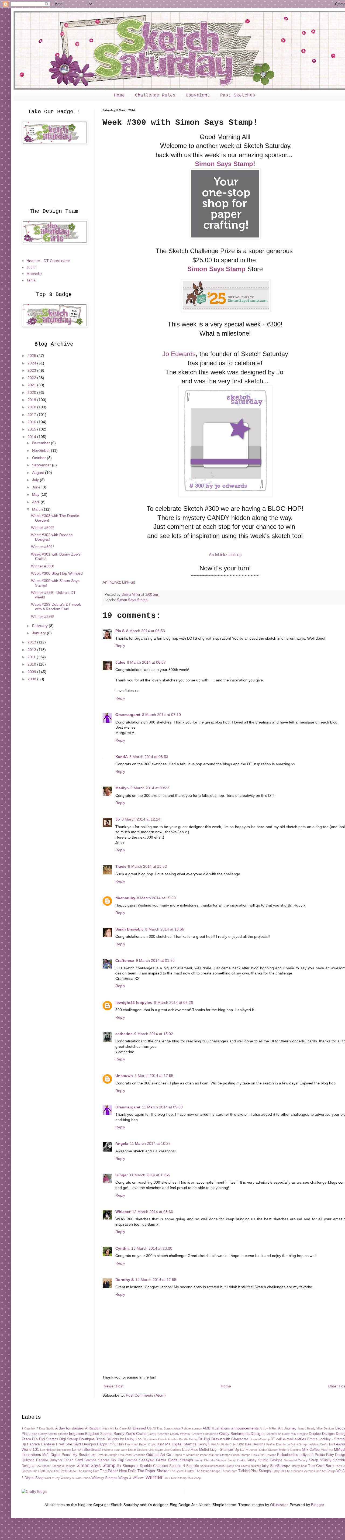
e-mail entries (294, 1439)
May (36, 494)
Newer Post (113, 1386)
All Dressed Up (139, 1428)
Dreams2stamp (260, 1439)
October (39, 458)
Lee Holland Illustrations (55, 1449)
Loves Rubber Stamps (263, 1449)
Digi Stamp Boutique (76, 1439)
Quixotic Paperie (35, 1460)
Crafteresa (124, 960)
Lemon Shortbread (86, 1450)
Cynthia (122, 1248)
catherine (124, 1034)
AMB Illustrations (216, 1428)
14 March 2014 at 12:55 (155, 1279)
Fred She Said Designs (76, 1444)
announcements (245, 1428)
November (41, 450)
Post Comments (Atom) (146, 1395)
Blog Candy (39, 1433)
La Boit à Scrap (297, 1444)
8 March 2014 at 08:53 (148, 757)
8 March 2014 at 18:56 (164, 929)
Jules (120, 662)
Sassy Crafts (236, 1460)
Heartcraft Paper (136, 1444)
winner (154, 1477)
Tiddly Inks (279, 1471)
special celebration (212, 1465)
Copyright (198, 95)
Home (119, 95)
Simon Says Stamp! (225, 163)
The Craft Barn (321, 1465)
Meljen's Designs (290, 1449)
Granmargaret (127, 714)
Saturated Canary (296, 1460)
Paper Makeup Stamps (215, 1454)
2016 (32, 422)
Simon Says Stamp (216, 269)
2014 (32, 437)
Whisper (122, 1212)
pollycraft (306, 1455)
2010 (32, 664)
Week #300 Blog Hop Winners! (57, 573)
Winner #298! (42, 616)
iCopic (152, 1444)
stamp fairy (260, 1466)
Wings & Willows (131, 1478)
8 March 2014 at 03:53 (145, 631)
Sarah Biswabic (129, 929)
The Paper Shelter (153, 1471)
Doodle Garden (168, 1439)
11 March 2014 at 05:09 (162, 1107)
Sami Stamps (86, 1460)
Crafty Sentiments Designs (242, 1433)
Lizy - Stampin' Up (224, 1450)
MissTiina (327, 1449)
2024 (32, 363)
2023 (32, 370)
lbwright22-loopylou (134, 1002)
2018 (32, 407)
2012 (32, 649)
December (41, 443)
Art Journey (287, 1428)
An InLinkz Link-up (225, 554)
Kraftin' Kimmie (275, 1444)
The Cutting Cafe (88, 1471)
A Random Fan (97, 1428)
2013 (32, 642)
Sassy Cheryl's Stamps (210, 1460)
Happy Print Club (110, 1444)
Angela (121, 1143)
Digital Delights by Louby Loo (118, 1439)
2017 (32, 414)
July (36, 480)
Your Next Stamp (175, 1478)
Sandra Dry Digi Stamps (117, 1460)
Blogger (317, 1505)
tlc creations (295, 1471)
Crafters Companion (205, 1433)
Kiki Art (215, 1444)
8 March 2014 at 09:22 (149, 788)
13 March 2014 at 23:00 (151, 1248)
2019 (32, 400)
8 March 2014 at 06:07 (146, 662)
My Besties (82, 1455)
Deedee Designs (321, 1434)
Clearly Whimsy (180, 1433)
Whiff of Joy (52, 1478)
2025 (32, 355)
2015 (32, 429)
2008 (32, 679)
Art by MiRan (268, 1428)
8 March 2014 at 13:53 (147, 866)
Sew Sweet (43, 1465)
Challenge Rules (155, 95)
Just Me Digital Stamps (176, 1444)
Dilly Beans (150, 1439)
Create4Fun (273, 1433)
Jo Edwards (179, 353)
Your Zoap (194, 1478)
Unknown (124, 1075)
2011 (32, 657)
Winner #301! (42, 547)
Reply (120, 645)
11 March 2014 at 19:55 (149, 1175)
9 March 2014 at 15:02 (153, 1034)
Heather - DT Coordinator (48, 261)
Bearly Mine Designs (320, 1428)
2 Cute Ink (28, 1428)
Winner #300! (42, 566)
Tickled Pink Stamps (254, 1471)
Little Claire (156, 1449)
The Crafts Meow (65, 1471)
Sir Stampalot (128, 1466)
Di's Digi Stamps (45, 1439)
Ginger (121, 1175)
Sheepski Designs (63, 1465)
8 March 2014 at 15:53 (156, 898)
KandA (121, 757)
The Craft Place (42, 1471)
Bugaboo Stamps (98, 1434)
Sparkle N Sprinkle (184, 1466)
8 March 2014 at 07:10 (161, 714)
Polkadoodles (287, 1455)
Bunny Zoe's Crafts (129, 1433)
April (36, 502)
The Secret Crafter (182, 1471)
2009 (32, 672)
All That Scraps (163, 1428)
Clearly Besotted (158, 1433)
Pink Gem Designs (263, 1454)
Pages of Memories (186, 1454)
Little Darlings (172, 1449)
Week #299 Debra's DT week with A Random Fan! (56, 606)
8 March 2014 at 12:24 (141, 819)
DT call (276, 1439)
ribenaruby (125, 898)
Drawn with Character (230, 1439)
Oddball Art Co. (159, 1454)
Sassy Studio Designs (264, 1460)
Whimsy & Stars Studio (76, 1478)
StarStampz (280, 1465)
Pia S (120, 631)
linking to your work (114, 1449)
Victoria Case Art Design (320, 1471)
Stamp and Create (238, 1465)
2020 (32, 392)
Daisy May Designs (295, 1433)
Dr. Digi (204, 1439)
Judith (31, 267)
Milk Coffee (311, 1450)
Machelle (34, 273)
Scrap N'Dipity (320, 1460)
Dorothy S (124, 1279)
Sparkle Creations (154, 1466)
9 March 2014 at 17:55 (153, 1075)
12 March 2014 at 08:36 (152, 1212)
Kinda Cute (228, 1444)
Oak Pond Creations (131, 1454)
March (38, 509)
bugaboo (76, 1433)
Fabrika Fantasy (41, 1444)
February (40, 625)
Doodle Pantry (188, 1439)
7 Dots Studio (45, 1428)
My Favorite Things (104, 1454)
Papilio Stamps (241, 1454)
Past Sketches (237, 95)
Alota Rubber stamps (188, 1428)
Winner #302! (42, 527)
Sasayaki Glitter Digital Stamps (166, 1460)
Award (302, 1428)
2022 (32, 377)
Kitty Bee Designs (251, 1444)
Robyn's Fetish (61, 1460)
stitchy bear (299, 1465)
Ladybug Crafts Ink (320, 1444)
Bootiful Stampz (58, 1433)
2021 (32, 385)
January (39, 633)
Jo (117, 819)
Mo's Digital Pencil (56, 1455)
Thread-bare (229, 1471)
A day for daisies (69, 1428)
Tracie (120, 866)
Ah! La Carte (118, 1428)
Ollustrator (279, 1505)
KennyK (204, 1444)
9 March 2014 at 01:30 (155, 960)
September (42, 465)
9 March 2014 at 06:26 (173, 1002)
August (38, 472)
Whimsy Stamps (104, 1478)
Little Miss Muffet (195, 1450)
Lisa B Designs (138, 1449)
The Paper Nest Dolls (118, 1471)
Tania (31, 280)
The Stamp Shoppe (207, 1471)
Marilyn (122, 788)
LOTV (244, 1449)
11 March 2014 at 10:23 (150, 1143)
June (37, 487)
